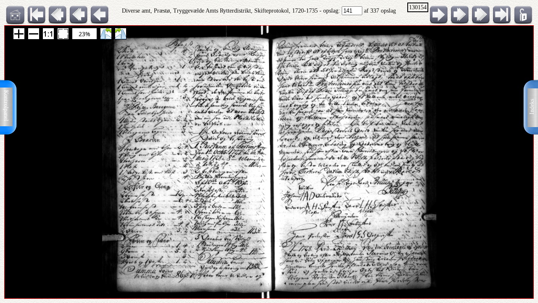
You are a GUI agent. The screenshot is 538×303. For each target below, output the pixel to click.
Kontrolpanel (6, 105)
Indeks (532, 106)
